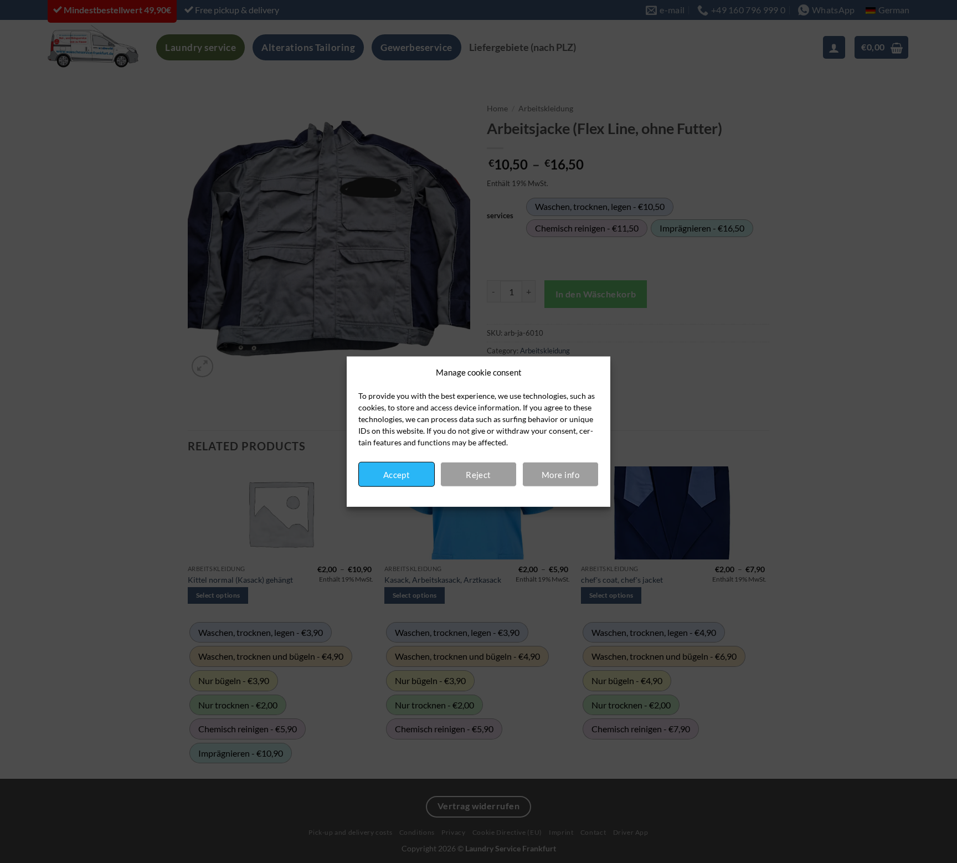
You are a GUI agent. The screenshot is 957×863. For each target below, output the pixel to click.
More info (560, 474)
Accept (396, 474)
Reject (478, 474)
